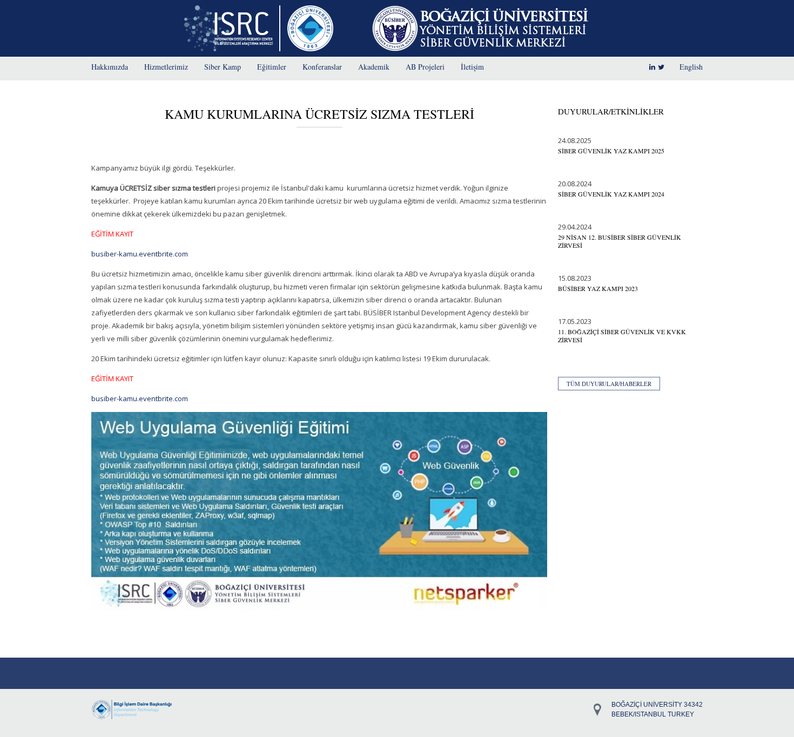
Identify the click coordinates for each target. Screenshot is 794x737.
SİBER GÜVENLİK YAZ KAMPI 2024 (611, 194)
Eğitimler (271, 67)
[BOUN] (313, 28)
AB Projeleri (425, 67)
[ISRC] (232, 28)
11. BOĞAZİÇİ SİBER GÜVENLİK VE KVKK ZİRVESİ (622, 335)
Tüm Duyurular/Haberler (609, 384)
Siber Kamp (222, 67)
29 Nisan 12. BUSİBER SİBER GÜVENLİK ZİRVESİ (619, 241)
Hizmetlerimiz (166, 67)
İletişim (472, 67)
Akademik (373, 67)
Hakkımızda (109, 67)
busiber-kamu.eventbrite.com (139, 254)
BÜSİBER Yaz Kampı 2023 (598, 288)
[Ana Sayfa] (480, 28)
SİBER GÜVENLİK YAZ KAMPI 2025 (611, 150)
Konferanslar (322, 67)
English (691, 67)
